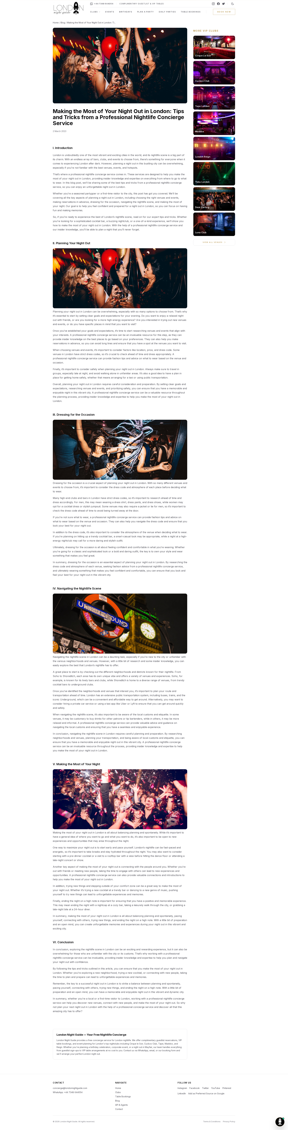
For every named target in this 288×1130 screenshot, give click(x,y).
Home (56, 22)
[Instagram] (213, 3)
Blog (63, 22)
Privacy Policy (229, 1121)
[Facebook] (218, 3)
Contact (119, 1109)
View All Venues (213, 242)
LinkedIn (182, 1093)
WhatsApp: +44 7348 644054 (67, 1092)
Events (109, 12)
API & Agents (121, 1105)
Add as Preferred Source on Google (206, 1093)
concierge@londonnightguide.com (70, 1088)
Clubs (94, 12)
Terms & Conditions (211, 1121)
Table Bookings (191, 12)
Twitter (205, 1088)
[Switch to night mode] (232, 3)
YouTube (215, 1088)
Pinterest (226, 1088)
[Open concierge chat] (279, 1121)
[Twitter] (223, 3)
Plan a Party (145, 12)
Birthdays (125, 12)
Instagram (182, 1088)
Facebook (194, 1088)
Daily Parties (167, 12)
